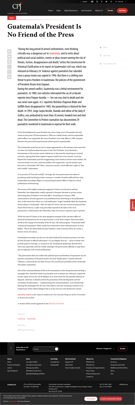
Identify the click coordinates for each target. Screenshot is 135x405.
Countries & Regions (119, 359)
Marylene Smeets (25, 294)
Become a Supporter (104, 348)
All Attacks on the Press (33, 371)
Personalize (91, 399)
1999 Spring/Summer (26, 330)
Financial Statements (93, 374)
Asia (112, 374)
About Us (89, 359)
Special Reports (12, 371)
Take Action (69, 365)
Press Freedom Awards (72, 368)
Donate (110, 10)
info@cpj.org (123, 384)
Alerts (9, 362)
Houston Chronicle (56, 303)
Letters (9, 368)
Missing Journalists (32, 368)
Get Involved (70, 359)
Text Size (106, 55)
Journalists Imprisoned (33, 365)
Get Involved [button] (86, 10)
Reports (11, 18)
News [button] (50, 10)
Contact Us (89, 377)
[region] (67, 399)
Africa (112, 371)
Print (105, 47)
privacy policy (13, 401)
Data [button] (58, 10)
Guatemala (54, 53)
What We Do (90, 362)
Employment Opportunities (95, 368)
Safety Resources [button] (70, 10)
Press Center (90, 371)
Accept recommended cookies (110, 399)
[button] (125, 1)
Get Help (122, 10)
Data (28, 359)
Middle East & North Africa (119, 368)
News (9, 359)
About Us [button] (99, 10)
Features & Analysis (13, 365)
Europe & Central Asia (118, 365)
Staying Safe (55, 365)
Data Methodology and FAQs (35, 374)
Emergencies (55, 362)
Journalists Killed (31, 362)
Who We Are (90, 365)
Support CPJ (69, 362)
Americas (21, 319)
